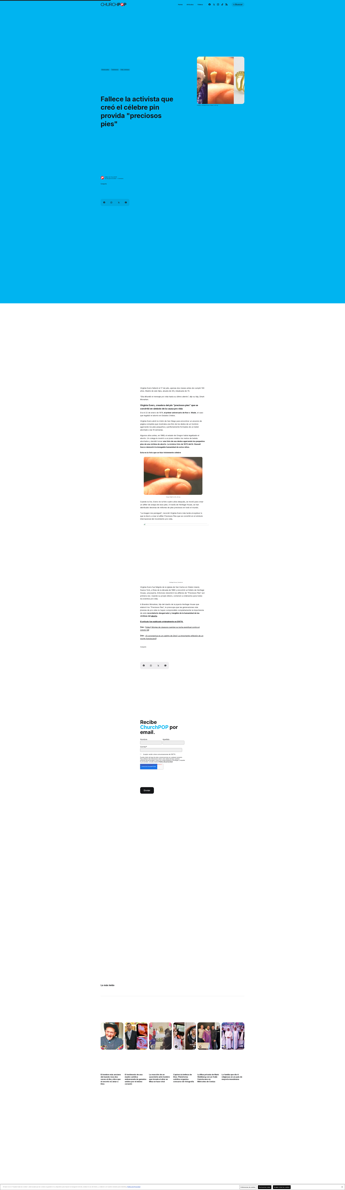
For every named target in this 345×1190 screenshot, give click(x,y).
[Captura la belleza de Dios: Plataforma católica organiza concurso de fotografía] (184, 1036)
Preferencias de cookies (248, 1187)
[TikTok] (222, 4)
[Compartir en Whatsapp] (111, 202)
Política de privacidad (166, 762)
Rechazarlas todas (264, 1187)
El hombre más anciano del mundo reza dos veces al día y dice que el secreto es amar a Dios (111, 1079)
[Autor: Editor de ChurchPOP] (102, 178)
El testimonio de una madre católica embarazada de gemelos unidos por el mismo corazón (135, 1079)
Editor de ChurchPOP (111, 177)
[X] (214, 4)
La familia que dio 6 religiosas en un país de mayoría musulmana (232, 1076)
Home (180, 4)
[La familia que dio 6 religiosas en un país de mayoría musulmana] (233, 1036)
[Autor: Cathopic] (176, 1046)
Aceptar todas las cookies (282, 1187)
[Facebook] (210, 4)
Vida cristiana (125, 69)
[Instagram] (218, 4)
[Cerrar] (342, 1187)
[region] (172, 1187)
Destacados (105, 69)
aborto (154, 616)
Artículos (190, 4)
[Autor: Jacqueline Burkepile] (127, 1046)
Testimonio (114, 69)
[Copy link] (125, 202)
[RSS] (227, 4)
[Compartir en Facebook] (104, 202)
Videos (200, 4)
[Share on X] (118, 202)
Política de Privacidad (133, 1186)
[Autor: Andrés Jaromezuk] (105, 1046)
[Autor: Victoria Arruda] (103, 1046)
